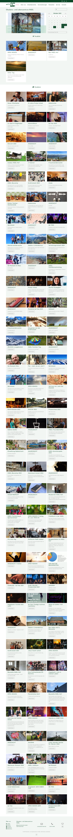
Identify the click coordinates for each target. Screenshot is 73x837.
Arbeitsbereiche (31, 4)
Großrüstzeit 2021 (13, 650)
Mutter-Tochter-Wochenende (13, 204)
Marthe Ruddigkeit (55, 287)
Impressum (9, 827)
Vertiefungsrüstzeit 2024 (57, 245)
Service (58, 4)
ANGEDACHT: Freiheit (14, 563)
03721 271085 (52, 826)
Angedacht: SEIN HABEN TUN (36, 787)
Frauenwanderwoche (55, 162)
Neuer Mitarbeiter (13, 103)
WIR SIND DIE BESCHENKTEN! (54, 564)
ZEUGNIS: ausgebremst (15, 347)
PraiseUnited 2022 (54, 409)
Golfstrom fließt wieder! (36, 539)
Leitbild (8, 823)
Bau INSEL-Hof (53, 52)
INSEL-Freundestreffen (56, 429)
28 (62, 27)
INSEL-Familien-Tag (34, 347)
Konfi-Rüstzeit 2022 (14, 409)
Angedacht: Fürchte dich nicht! (16, 605)
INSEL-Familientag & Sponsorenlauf (14, 516)
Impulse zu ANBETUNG (56, 718)
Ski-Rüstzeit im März (14, 265)
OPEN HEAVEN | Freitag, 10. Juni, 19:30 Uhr (36, 516)
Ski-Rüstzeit (52, 765)
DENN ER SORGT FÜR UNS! (56, 605)
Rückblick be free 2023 (35, 309)
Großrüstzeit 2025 (34, 183)
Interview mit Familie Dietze (14, 718)
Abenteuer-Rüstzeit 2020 (16, 765)
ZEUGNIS (31, 742)
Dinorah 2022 (32, 409)
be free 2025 (53, 123)
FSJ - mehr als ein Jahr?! (36, 366)
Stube (50, 183)
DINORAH (52, 585)
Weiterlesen (10, 30)
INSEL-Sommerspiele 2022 (55, 452)
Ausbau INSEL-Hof (14, 162)
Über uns (23, 4)
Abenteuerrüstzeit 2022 (35, 473)
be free (10, 806)
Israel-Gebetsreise (14, 787)
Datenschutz (9, 828)
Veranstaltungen (42, 4)
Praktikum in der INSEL (56, 516)
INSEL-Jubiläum (33, 765)
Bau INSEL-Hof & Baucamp (54, 628)
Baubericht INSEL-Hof (56, 494)
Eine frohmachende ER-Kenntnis (36, 673)
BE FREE (51, 225)
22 (65, 24)
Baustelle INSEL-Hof (14, 672)
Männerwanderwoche (15, 245)
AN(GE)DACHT (53, 328)
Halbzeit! (51, 309)
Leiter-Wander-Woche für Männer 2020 (56, 743)
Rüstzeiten (51, 4)
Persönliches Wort (34, 694)
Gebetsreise (52, 103)
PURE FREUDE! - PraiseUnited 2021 (34, 586)
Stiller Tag (11, 72)
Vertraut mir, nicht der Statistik (56, 387)
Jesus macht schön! (34, 650)
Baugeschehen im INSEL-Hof (57, 540)
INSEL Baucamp (13, 183)
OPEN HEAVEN (12, 52)
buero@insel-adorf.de (41, 826)
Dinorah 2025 (12, 143)
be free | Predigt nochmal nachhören (36, 605)
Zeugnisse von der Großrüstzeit (34, 328)
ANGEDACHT (32, 52)
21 (62, 24)
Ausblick (8, 825)
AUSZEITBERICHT (13, 494)
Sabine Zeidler (12, 429)
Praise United (32, 287)
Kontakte (9, 826)
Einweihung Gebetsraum (15, 451)
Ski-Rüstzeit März (13, 366)
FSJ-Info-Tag (12, 539)
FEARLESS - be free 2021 (16, 585)
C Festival (31, 162)
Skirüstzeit (11, 225)
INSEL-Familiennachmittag (55, 266)
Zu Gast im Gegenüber (15, 123)
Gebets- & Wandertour (35, 245)
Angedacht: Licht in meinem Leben (55, 673)
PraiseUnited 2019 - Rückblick (55, 806)
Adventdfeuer (32, 123)
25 (54, 27)
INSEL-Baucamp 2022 (15, 473)
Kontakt (64, 4)
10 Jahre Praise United (35, 103)
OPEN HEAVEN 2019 (34, 806)
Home (17, 4)
